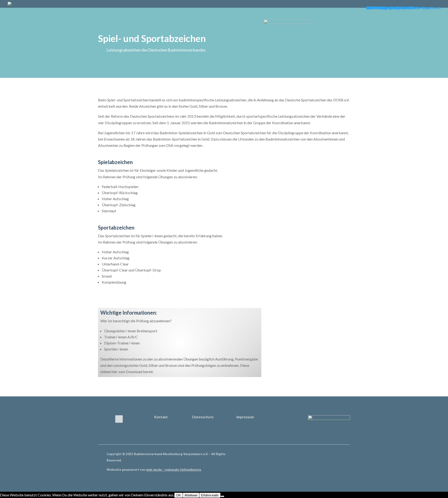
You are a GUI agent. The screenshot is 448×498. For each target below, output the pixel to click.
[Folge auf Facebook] (119, 419)
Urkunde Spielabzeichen (294, 358)
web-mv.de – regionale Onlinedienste (173, 469)
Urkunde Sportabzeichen (295, 374)
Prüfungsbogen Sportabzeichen (300, 341)
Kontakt (161, 417)
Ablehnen (191, 495)
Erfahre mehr (210, 495)
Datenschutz (203, 417)
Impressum (245, 417)
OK (178, 495)
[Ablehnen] (222, 496)
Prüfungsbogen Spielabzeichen (300, 325)
